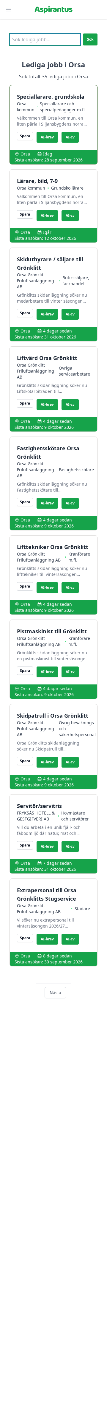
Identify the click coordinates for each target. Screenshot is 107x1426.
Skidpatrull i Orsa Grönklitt (52, 715)
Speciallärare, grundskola (50, 96)
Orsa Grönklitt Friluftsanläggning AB (35, 280)
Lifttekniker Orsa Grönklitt (52, 546)
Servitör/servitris (39, 805)
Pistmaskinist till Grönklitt (52, 631)
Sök (90, 39)
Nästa (55, 992)
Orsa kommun (25, 106)
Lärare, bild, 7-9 (37, 180)
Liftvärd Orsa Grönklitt (47, 358)
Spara (25, 135)
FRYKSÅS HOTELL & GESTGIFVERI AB (36, 816)
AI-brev (47, 137)
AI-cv (70, 137)
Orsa (25, 154)
